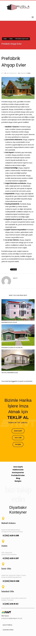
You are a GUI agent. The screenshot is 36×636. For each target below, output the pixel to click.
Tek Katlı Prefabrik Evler (9, 372)
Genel (29, 73)
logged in (14, 381)
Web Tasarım (5, 616)
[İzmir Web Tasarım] (6, 612)
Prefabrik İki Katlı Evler (9, 322)
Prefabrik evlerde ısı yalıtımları (11, 347)
